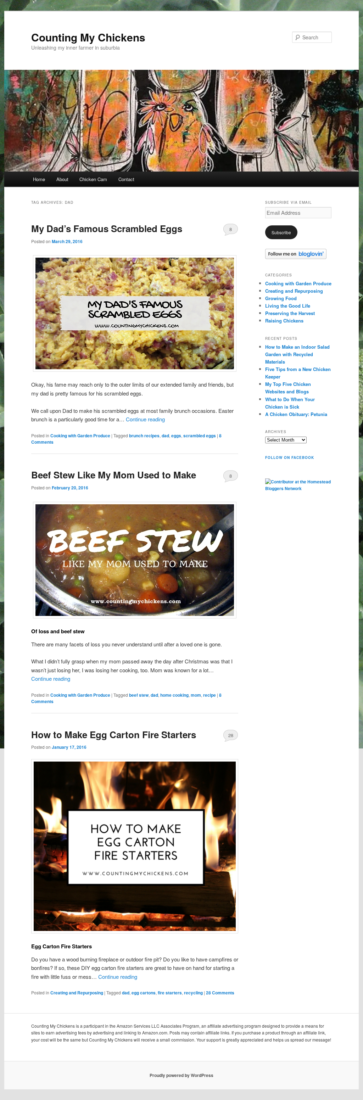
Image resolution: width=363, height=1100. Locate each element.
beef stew (139, 695)
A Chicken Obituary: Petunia (296, 414)
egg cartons (144, 992)
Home (39, 179)
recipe (209, 695)
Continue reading (145, 419)
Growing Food (281, 298)
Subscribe (281, 232)
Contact (126, 179)
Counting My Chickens (88, 37)
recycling (193, 992)
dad (165, 435)
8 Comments (230, 231)
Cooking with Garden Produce (80, 435)
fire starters (170, 992)
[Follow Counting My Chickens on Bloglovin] (295, 257)
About (62, 179)
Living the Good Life (287, 305)
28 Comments (230, 737)
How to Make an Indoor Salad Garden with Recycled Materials (297, 354)
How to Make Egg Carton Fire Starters (113, 734)
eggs (176, 435)
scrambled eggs (199, 435)
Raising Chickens (284, 320)
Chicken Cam (93, 179)
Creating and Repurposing (76, 992)
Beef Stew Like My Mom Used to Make (113, 474)
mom (196, 695)
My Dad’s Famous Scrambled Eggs (106, 228)
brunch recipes (144, 435)
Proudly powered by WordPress (181, 1075)
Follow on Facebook (289, 457)
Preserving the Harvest (290, 313)
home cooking (174, 695)
